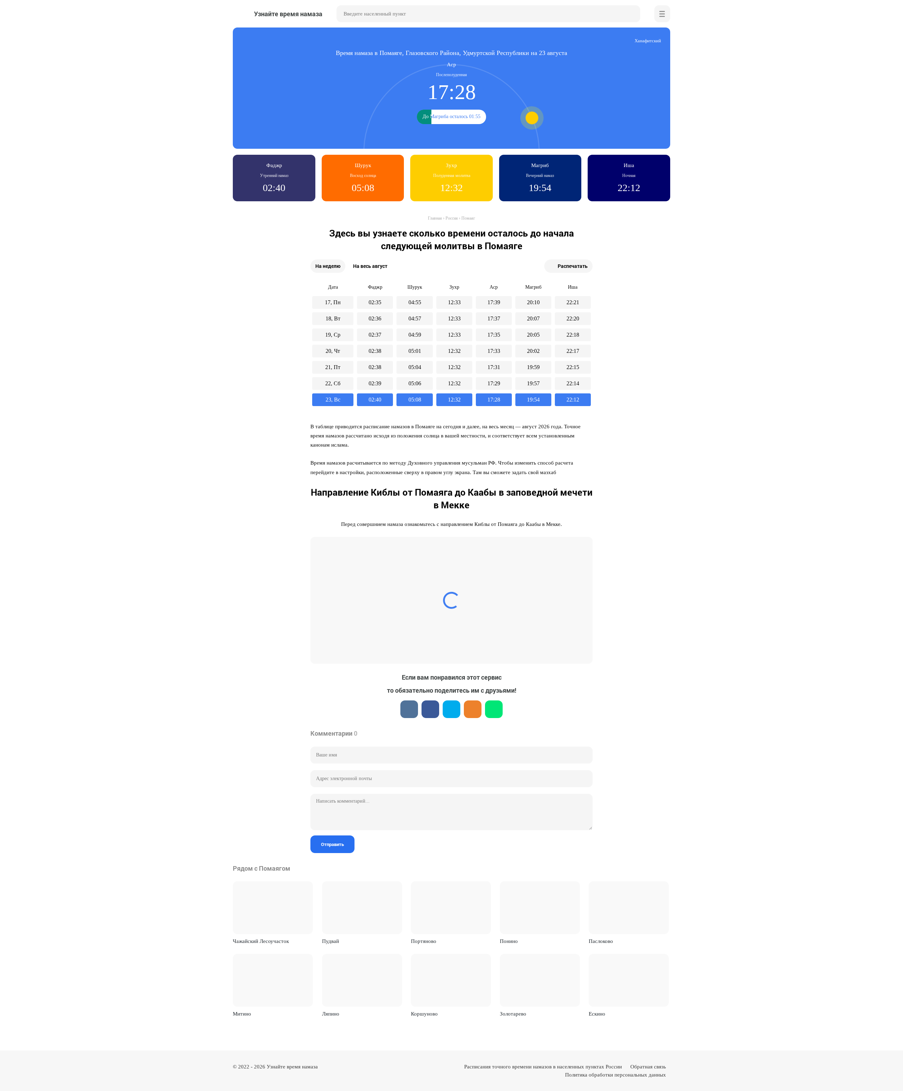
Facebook (430, 709)
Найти (631, 13)
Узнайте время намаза (292, 1066)
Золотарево (513, 1014)
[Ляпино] (362, 980)
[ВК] (409, 709)
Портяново (423, 941)
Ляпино (330, 1014)
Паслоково (601, 941)
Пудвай (330, 941)
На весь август (370, 266)
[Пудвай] (362, 907)
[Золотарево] (540, 980)
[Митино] (273, 980)
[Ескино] (629, 980)
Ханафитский (648, 40)
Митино (242, 1014)
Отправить (332, 844)
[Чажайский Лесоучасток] (273, 907)
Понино (509, 941)
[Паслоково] (629, 907)
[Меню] (662, 13)
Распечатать (573, 266)
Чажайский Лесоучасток (261, 941)
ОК (472, 709)
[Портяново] (451, 907)
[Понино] (540, 907)
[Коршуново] (451, 980)
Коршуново (424, 1014)
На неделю (327, 266)
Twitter (451, 709)
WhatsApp (494, 709)
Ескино (597, 1014)
